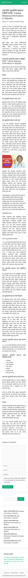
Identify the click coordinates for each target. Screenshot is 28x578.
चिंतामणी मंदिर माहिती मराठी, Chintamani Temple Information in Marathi (14, 536)
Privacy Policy (14, 573)
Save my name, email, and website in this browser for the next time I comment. (15, 480)
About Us (6, 573)
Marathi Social (6, 2)
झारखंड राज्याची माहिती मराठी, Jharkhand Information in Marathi (12, 529)
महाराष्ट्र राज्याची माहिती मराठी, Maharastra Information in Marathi (12, 522)
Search (21, 499)
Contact (22, 573)
